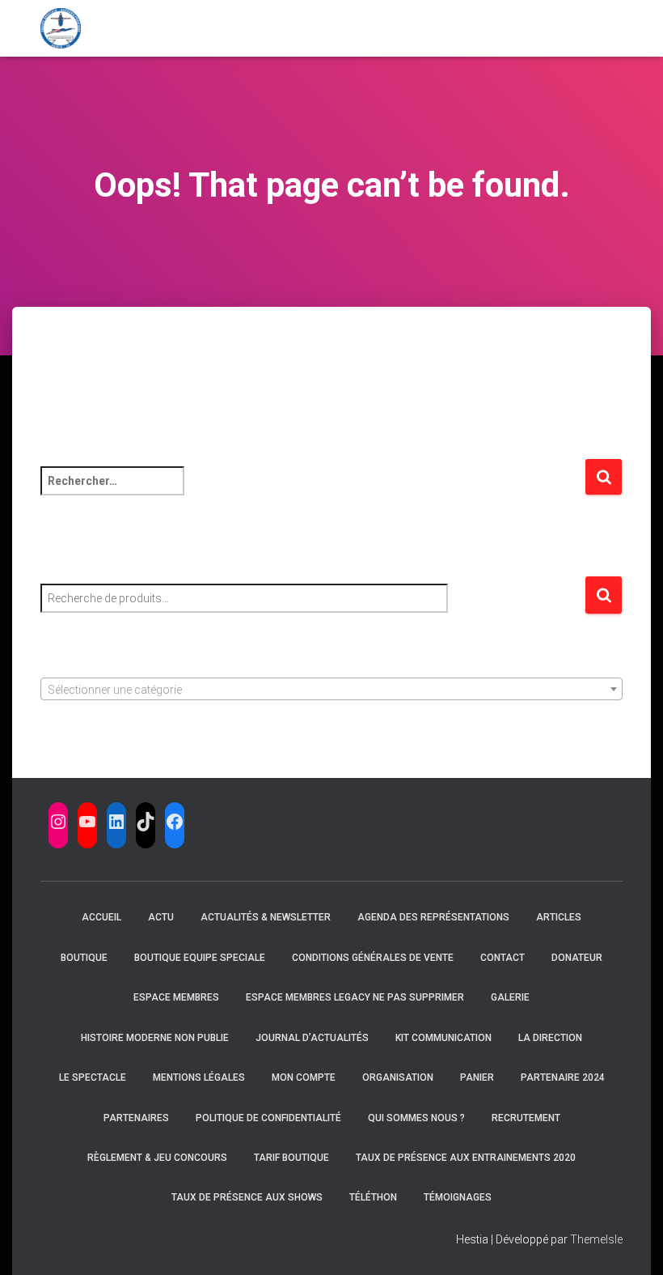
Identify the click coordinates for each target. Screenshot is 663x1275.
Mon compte (304, 1077)
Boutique (84, 957)
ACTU (161, 917)
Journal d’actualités (312, 1037)
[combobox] (331, 689)
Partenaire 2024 (563, 1077)
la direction (550, 1037)
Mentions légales (199, 1077)
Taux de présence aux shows (247, 1197)
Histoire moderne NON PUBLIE (155, 1037)
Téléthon (373, 1197)
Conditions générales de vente (373, 957)
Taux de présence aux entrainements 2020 (466, 1157)
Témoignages (458, 1197)
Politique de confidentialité (268, 1118)
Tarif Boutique (291, 1157)
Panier (477, 1077)
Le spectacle (92, 1077)
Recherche (603, 595)
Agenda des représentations (433, 917)
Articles (558, 917)
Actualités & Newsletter (266, 917)
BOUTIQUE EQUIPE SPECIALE (199, 957)
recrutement (526, 1118)
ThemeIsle (596, 1239)
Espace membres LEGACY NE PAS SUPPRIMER (355, 997)
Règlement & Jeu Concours (157, 1157)
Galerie (510, 997)
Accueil (101, 917)
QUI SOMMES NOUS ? (416, 1118)
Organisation (397, 1077)
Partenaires (136, 1118)
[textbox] (331, 689)
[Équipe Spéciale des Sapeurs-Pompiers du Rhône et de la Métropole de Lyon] (60, 28)
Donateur (576, 957)
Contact (502, 957)
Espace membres (176, 997)
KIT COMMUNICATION (443, 1037)
